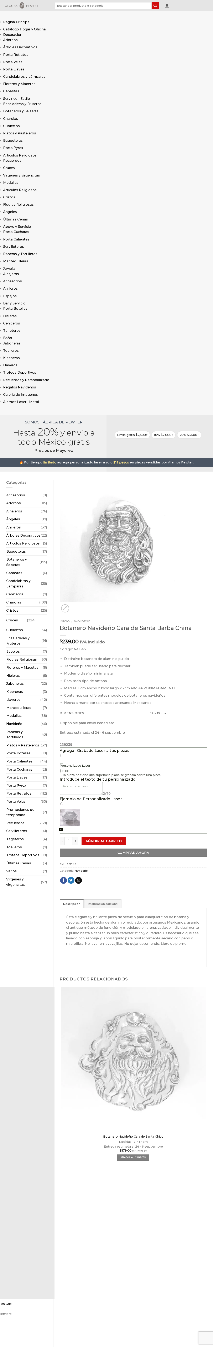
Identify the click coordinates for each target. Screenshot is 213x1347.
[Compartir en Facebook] (63, 880)
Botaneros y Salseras (20, 111)
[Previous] (62, 1342)
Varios (11, 871)
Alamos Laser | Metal (21, 402)
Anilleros (10, 288)
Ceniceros (11, 323)
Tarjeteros (12, 331)
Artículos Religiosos (20, 155)
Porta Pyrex (13, 148)
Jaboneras (12, 343)
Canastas (11, 91)
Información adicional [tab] (103, 903)
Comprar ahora (133, 853)
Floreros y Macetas (19, 84)
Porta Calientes (16, 239)
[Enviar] (155, 5)
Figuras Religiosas (18, 205)
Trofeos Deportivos (19, 372)
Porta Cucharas (16, 232)
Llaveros (10, 365)
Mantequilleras (15, 261)
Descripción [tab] (71, 903)
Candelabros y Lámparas (24, 77)
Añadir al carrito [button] (133, 1157)
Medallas (11, 183)
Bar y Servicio (14, 303)
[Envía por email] (78, 880)
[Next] (75, 606)
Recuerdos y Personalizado (26, 380)
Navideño (14, 724)
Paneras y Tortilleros (20, 254)
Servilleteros (13, 247)
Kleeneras (11, 358)
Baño (7, 338)
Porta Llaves (13, 69)
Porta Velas (12, 62)
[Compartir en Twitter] (71, 880)
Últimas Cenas (15, 219)
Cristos (9, 197)
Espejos (10, 296)
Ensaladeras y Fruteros (22, 104)
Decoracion (12, 35)
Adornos (10, 40)
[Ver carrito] (174, 6)
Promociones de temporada (20, 812)
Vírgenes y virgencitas (21, 175)
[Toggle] (40, 619)
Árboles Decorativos (20, 47)
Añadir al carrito (104, 841)
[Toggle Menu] (7, 15)
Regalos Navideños (19, 387)
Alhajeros (11, 274)
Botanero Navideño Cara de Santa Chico (133, 1136)
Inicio (65, 621)
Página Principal (16, 22)
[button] (167, 5)
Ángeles (10, 212)
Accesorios (12, 281)
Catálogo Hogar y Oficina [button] (24, 29)
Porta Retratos (15, 55)
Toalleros (11, 351)
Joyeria (9, 268)
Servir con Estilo (16, 99)
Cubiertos (11, 126)
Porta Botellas (15, 308)
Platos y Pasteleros (19, 133)
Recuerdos (12, 161)
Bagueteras (13, 141)
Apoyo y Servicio (17, 227)
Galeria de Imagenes (20, 395)
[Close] (7, 411)
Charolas (10, 119)
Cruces (9, 168)
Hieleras (10, 316)
